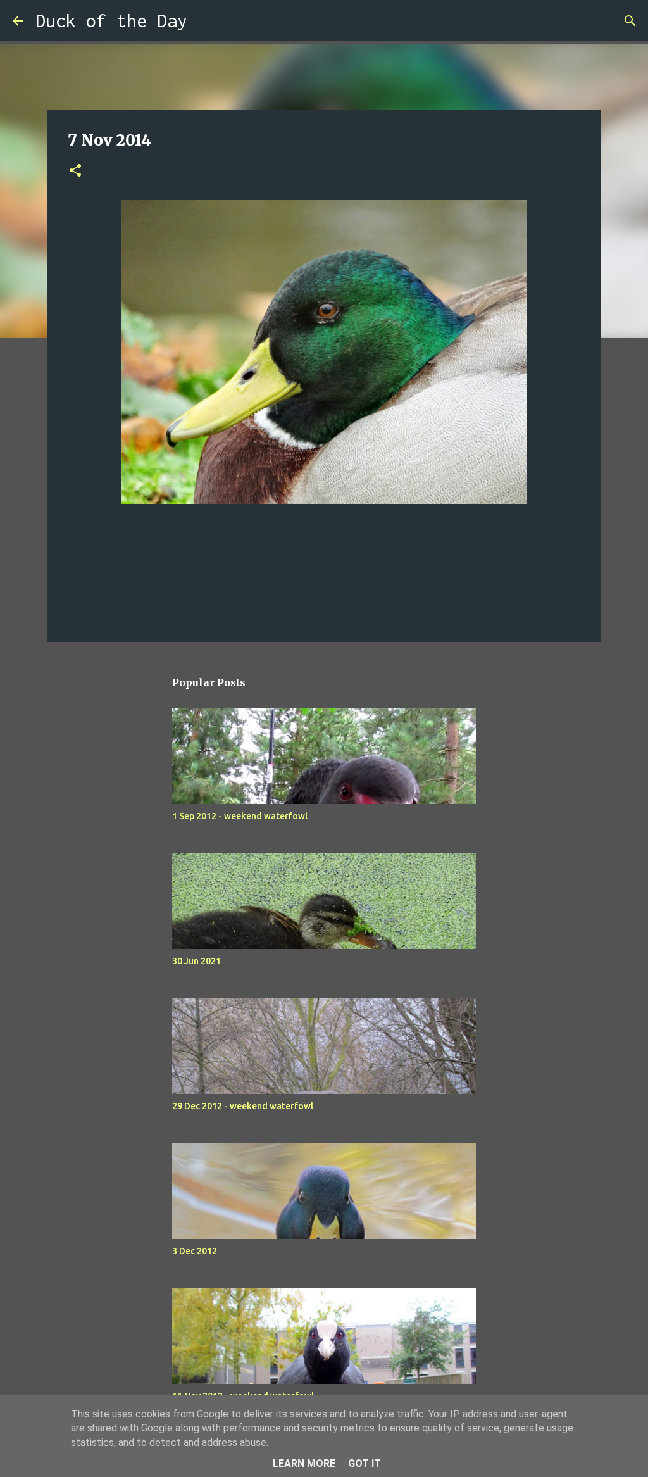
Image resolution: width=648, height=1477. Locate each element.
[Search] (205, 21)
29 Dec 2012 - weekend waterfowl (242, 1106)
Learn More (304, 1463)
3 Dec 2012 (194, 1251)
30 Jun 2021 (196, 961)
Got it (364, 1463)
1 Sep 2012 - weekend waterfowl (240, 816)
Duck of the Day (111, 20)
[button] (75, 171)
